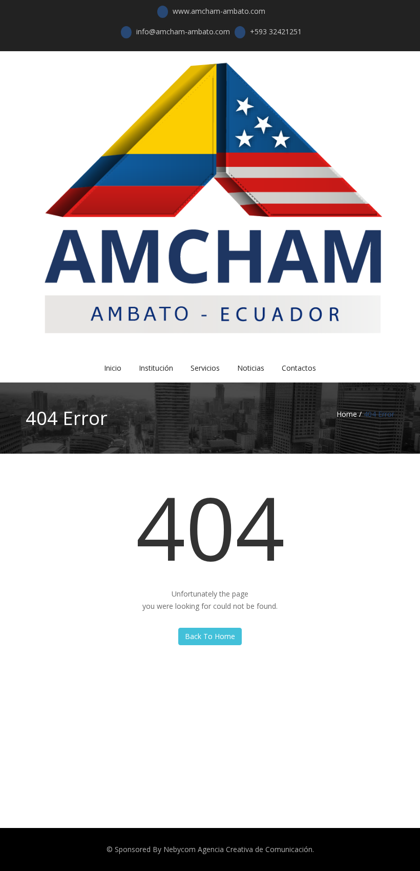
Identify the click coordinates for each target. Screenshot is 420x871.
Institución (156, 368)
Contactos (299, 368)
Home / (349, 414)
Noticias (250, 368)
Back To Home (210, 636)
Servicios (205, 368)
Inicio (112, 368)
